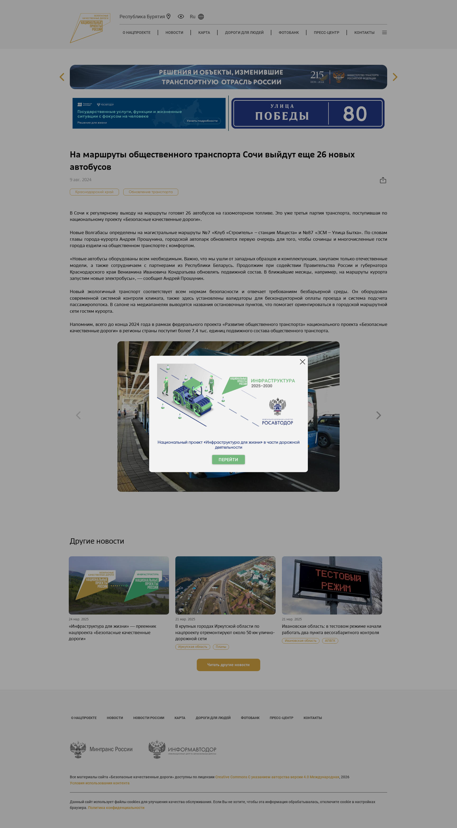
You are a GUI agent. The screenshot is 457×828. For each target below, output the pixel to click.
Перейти (228, 459)
